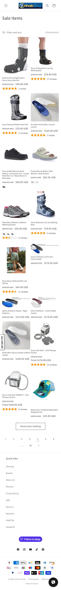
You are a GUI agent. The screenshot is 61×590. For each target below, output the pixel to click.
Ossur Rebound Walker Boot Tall (15, 124)
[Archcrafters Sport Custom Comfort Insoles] (16, 335)
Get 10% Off (2, 342)
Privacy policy (33, 579)
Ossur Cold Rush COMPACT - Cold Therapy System (15, 396)
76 (30, 445)
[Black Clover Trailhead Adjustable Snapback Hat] (45, 388)
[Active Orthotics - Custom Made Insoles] (45, 302)
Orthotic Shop (20, 579)
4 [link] (37, 439)
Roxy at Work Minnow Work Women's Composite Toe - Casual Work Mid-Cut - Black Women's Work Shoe (15, 174)
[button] (6, 5)
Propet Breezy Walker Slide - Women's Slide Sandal (42, 172)
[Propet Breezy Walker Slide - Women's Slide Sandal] (45, 154)
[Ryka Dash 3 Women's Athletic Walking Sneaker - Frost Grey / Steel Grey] (8, 233)
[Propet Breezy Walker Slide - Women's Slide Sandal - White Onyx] (37, 182)
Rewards (10, 513)
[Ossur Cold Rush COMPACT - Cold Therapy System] (16, 380)
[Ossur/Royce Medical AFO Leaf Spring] (16, 260)
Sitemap (10, 466)
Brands (9, 473)
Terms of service (32, 584)
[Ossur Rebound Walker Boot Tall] (16, 107)
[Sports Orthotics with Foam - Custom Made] (45, 248)
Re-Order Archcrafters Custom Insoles (43, 125)
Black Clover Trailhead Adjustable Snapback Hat (44, 411)
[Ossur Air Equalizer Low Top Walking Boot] (45, 51)
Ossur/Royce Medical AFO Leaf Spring (14, 282)
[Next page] (38, 445)
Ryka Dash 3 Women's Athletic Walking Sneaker (14, 223)
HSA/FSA (10, 520)
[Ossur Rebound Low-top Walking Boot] (45, 205)
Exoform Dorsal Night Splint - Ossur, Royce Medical (13, 79)
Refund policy (47, 579)
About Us (10, 480)
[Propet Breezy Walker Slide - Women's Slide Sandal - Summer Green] (32, 182)
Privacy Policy (12, 493)
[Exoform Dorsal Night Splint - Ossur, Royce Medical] (16, 56)
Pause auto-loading (30, 426)
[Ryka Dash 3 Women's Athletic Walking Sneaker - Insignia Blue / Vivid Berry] (12, 233)
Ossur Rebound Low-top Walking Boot (44, 223)
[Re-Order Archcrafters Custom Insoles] (45, 107)
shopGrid (10, 527)
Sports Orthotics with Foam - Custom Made (42, 258)
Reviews (9, 486)
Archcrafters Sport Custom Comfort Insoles (16, 353)
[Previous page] (6, 439)
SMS (8, 500)
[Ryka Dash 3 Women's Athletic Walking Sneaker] (16, 205)
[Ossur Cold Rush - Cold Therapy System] (45, 334)
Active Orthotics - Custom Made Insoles (43, 312)
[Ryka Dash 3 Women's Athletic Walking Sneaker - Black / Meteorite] (4, 233)
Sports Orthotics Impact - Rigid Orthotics (14, 312)
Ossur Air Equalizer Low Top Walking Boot (42, 69)
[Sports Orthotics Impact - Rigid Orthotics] (16, 302)
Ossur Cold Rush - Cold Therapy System (43, 351)
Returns (9, 507)
